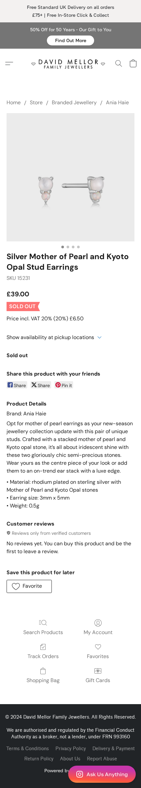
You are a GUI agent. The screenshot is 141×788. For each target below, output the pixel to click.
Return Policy (38, 759)
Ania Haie (117, 102)
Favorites (98, 656)
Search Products (43, 632)
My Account (98, 632)
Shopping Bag (43, 680)
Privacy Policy (70, 748)
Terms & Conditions (27, 748)
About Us (70, 759)
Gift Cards (98, 680)
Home (14, 102)
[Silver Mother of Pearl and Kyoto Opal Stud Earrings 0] (70, 177)
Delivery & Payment (113, 748)
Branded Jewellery (74, 102)
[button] (70, 40)
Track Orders (43, 656)
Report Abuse (102, 759)
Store (36, 102)
